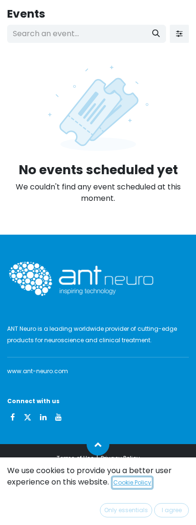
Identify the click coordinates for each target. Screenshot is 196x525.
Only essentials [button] (126, 510)
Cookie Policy (132, 482)
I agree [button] (172, 510)
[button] (98, 444)
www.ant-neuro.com (37, 371)
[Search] (156, 34)
